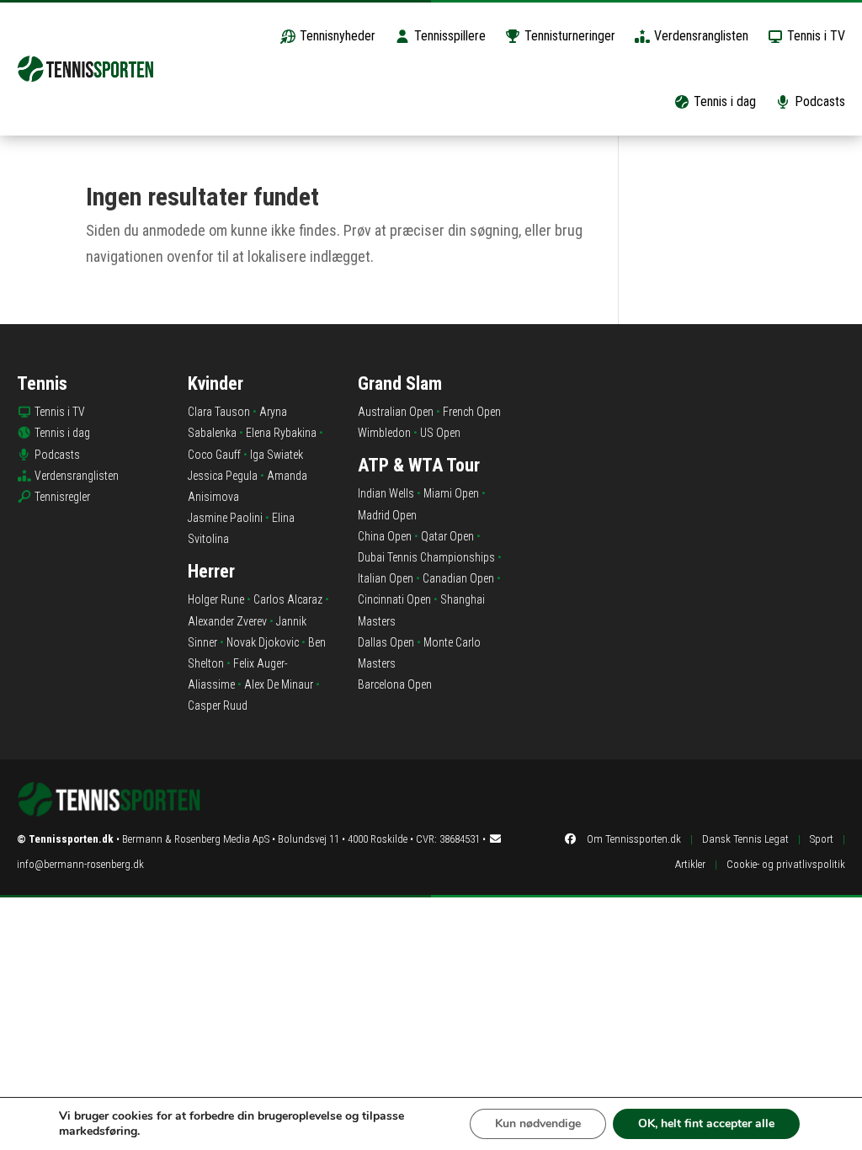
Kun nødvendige (538, 1123)
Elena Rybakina (281, 432)
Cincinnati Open (394, 599)
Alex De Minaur (278, 684)
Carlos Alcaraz (287, 599)
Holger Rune (216, 599)
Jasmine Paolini (225, 517)
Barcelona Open (395, 684)
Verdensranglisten (699, 36)
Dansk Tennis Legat (745, 839)
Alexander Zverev (227, 621)
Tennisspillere (448, 36)
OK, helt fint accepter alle (706, 1123)
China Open (385, 536)
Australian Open (396, 411)
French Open (472, 411)
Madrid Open (387, 515)
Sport (821, 839)
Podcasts (818, 101)
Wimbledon (384, 432)
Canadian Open (458, 578)
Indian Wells (386, 493)
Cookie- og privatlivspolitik (785, 864)
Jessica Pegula (223, 475)
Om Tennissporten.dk (634, 839)
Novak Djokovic (262, 642)
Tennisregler (62, 496)
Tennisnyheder (335, 36)
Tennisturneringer (568, 36)
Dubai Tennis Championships (426, 557)
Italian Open (385, 578)
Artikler (690, 864)
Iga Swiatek (276, 454)
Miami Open (451, 493)
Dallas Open (386, 642)
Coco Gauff (214, 454)
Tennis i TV (814, 36)
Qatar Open (447, 536)
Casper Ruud (217, 705)
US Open (440, 432)
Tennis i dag (723, 101)
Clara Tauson (219, 411)
